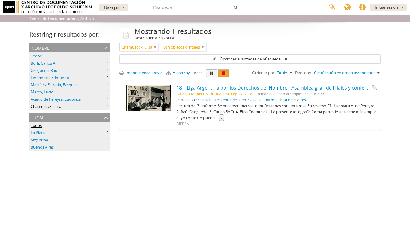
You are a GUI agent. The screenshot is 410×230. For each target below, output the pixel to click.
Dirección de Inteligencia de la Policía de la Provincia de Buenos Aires (248, 99)
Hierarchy (181, 72)
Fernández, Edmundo (50, 77)
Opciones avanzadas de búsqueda (250, 59)
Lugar (38, 117)
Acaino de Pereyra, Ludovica (56, 99)
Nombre (40, 47)
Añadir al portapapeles (375, 88)
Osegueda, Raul (44, 70)
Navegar (111, 7)
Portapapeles (332, 7)
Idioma (347, 7)
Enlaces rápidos (362, 7)
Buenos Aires (42, 147)
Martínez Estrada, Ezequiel (54, 84)
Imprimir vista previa (143, 72)
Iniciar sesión (386, 7)
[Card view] (211, 73)
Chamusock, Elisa (46, 106)
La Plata (38, 132)
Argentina (39, 140)
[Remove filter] (155, 47)
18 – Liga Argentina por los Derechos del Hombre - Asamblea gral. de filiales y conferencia (277, 87)
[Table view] (223, 73)
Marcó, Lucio (42, 92)
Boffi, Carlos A (43, 63)
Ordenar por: (263, 72)
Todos (36, 56)
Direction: (303, 72)
